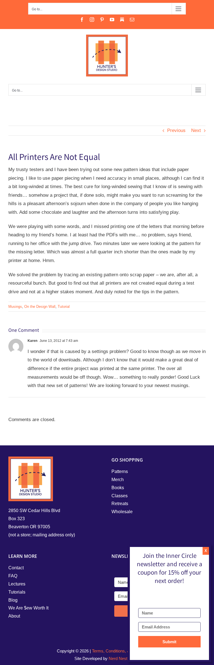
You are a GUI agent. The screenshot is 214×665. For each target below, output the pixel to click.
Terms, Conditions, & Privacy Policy (124, 651)
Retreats (119, 503)
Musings (15, 306)
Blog (13, 600)
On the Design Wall (39, 306)
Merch (117, 479)
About (14, 616)
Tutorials (16, 592)
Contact (16, 567)
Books (117, 487)
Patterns (119, 471)
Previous (176, 130)
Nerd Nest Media (124, 658)
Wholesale (122, 511)
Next (196, 130)
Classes (119, 495)
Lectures (16, 584)
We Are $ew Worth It (28, 608)
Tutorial (64, 306)
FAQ (12, 575)
